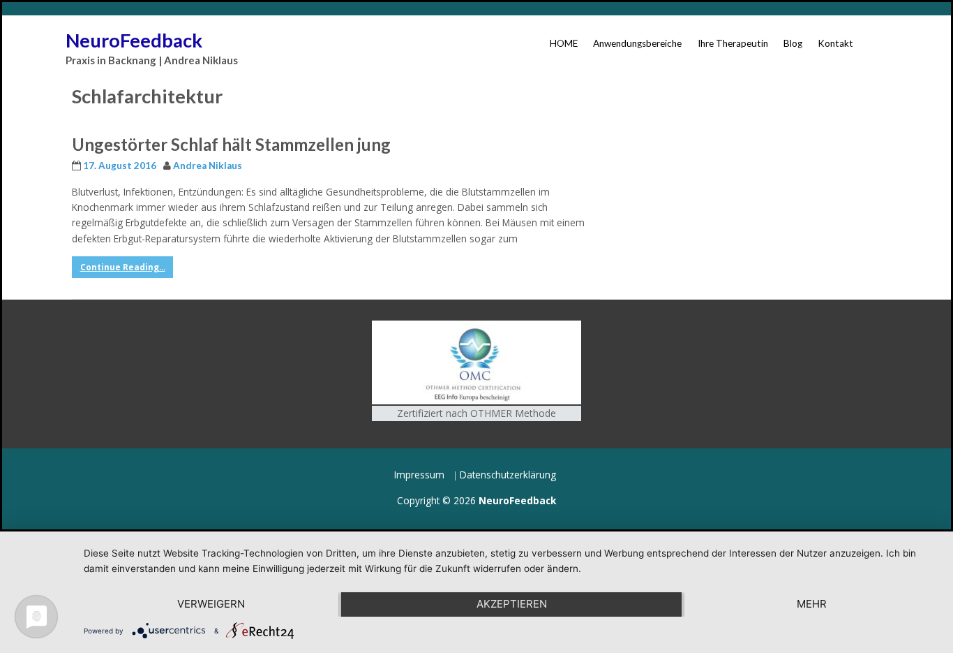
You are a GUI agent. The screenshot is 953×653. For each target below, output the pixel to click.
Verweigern (211, 603)
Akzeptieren (511, 603)
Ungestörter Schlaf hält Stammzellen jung (231, 144)
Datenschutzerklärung (508, 474)
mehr (812, 603)
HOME (564, 43)
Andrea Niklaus (207, 165)
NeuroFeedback (134, 40)
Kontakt (835, 43)
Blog (792, 43)
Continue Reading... (122, 267)
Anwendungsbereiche (637, 43)
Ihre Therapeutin (733, 43)
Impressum (419, 474)
